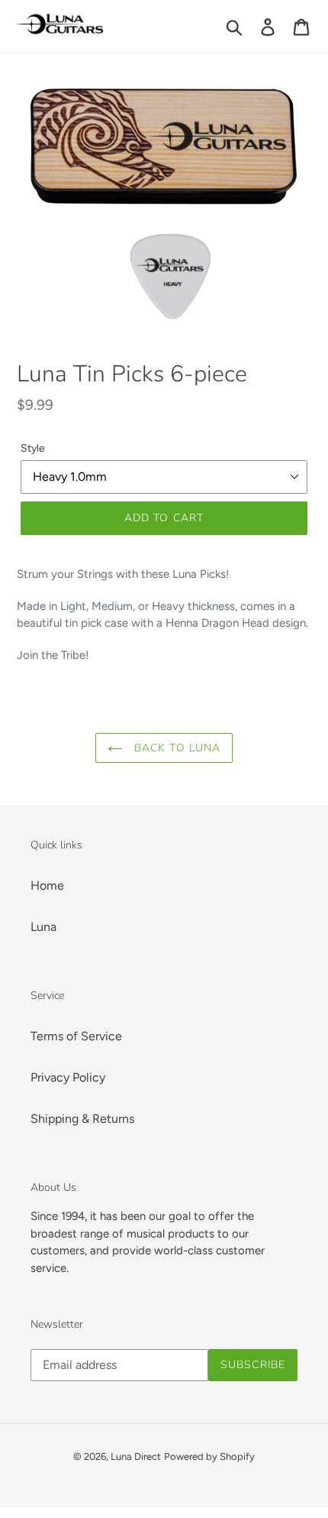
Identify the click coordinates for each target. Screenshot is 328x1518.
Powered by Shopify (209, 1456)
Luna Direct (136, 1456)
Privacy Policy (68, 1077)
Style (33, 448)
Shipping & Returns (82, 1118)
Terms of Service (76, 1036)
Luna (43, 927)
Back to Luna (175, 748)
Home (47, 885)
